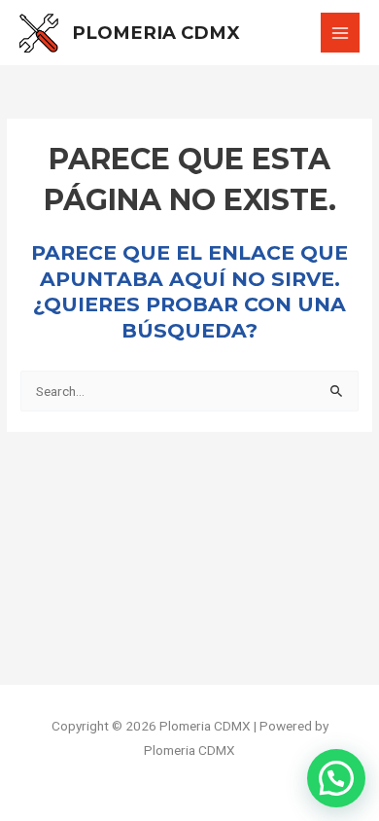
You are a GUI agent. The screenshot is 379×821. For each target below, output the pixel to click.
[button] (336, 778)
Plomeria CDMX (156, 32)
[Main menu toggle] (341, 33)
